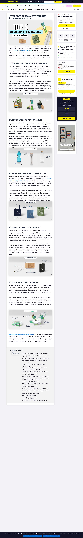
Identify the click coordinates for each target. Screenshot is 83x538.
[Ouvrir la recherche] (64, 6)
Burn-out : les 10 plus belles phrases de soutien (67, 58)
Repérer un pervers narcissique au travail (67, 50)
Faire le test (66, 25)
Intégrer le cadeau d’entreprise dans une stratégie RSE (22, 334)
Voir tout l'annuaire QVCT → (66, 93)
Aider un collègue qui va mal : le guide (67, 55)
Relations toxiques (45, 9)
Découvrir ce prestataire (66, 91)
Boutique (70, 5)
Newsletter (76, 5)
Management (21, 9)
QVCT (16, 9)
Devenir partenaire (67, 118)
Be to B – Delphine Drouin (68, 79)
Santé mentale (11, 9)
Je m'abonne (58, 1)
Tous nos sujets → (76, 9)
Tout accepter (28, 535)
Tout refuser (37, 535)
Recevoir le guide (66, 71)
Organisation (52, 9)
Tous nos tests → (66, 28)
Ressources (20, 5)
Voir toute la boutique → (66, 152)
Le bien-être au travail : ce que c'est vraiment (67, 53)
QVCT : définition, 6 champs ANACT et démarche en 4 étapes (67, 47)
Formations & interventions (39, 5)
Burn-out (5, 9)
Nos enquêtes (28, 5)
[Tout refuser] (81, 535)
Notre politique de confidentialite (51, 535)
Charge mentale (37, 9)
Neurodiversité (29, 9)
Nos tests (13, 5)
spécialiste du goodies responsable (23, 50)
